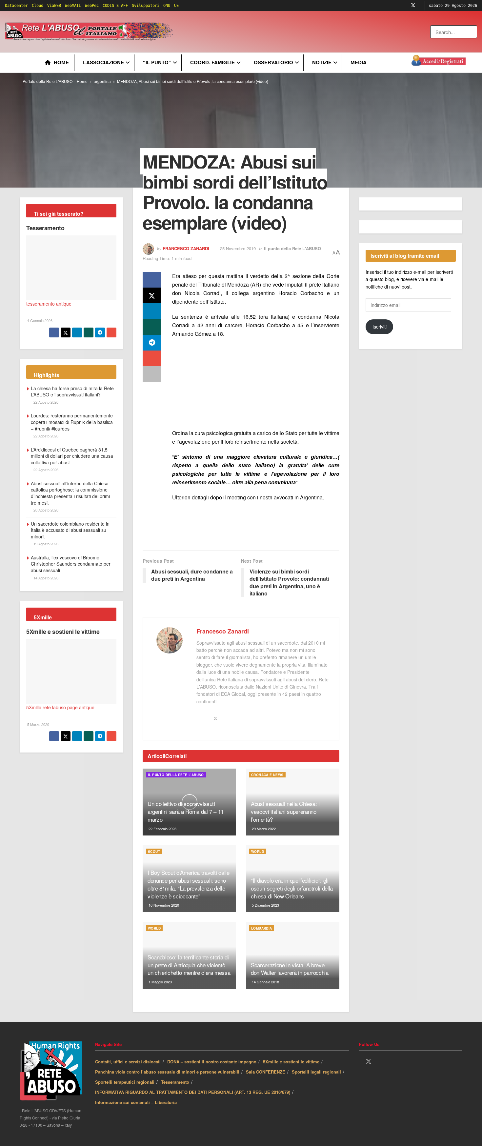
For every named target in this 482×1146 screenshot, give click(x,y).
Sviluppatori (145, 5)
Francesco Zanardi (186, 248)
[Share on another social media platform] (152, 374)
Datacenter (16, 5)
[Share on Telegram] (152, 343)
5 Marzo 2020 (37, 724)
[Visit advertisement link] (307, 32)
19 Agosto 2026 (45, 543)
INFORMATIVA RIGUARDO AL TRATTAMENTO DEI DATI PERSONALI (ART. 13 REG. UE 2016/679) (192, 1092)
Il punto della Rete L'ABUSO (292, 248)
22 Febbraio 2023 (162, 828)
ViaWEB (54, 5)
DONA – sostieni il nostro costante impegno (211, 1061)
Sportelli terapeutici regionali (124, 1082)
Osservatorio (273, 62)
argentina (102, 81)
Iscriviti (379, 326)
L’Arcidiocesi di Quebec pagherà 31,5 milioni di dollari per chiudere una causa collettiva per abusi (72, 456)
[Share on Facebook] (152, 280)
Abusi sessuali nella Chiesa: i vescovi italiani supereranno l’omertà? (285, 811)
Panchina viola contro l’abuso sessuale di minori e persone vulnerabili (167, 1072)
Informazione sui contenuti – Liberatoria (136, 1102)
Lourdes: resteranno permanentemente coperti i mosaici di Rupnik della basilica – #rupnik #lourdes (72, 422)
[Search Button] (472, 31)
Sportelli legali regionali (316, 1072)
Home (61, 62)
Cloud (37, 5)
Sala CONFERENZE (265, 1072)
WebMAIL (73, 5)
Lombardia (261, 928)
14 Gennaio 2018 (265, 981)
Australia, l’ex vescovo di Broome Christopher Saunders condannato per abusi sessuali (70, 563)
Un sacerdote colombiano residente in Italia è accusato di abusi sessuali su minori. (70, 530)
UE (176, 5)
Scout (154, 851)
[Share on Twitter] (152, 295)
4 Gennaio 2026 (39, 320)
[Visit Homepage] (90, 32)
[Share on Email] (152, 358)
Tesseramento (45, 228)
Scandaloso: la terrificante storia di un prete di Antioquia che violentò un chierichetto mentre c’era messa (189, 965)
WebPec (92, 5)
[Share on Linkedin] (152, 311)
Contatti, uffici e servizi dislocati (128, 1061)
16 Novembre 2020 (163, 905)
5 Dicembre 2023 (265, 905)
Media (359, 62)
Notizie (321, 62)
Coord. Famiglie (212, 62)
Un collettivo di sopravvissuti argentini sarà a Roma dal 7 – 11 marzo (186, 811)
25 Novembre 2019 (238, 248)
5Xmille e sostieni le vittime (63, 631)
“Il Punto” (157, 62)
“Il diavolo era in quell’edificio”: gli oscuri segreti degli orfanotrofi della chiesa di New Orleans (292, 888)
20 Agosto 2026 (45, 510)
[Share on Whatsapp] (152, 327)
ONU (166, 5)
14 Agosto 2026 (45, 577)
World (257, 851)
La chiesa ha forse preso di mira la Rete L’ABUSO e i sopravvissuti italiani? (72, 391)
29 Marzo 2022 (263, 828)
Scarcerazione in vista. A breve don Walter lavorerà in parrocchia (290, 969)
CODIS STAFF (115, 5)
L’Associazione (103, 62)
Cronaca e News (267, 775)
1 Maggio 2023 (160, 981)
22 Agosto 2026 (45, 402)
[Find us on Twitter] (413, 5)
